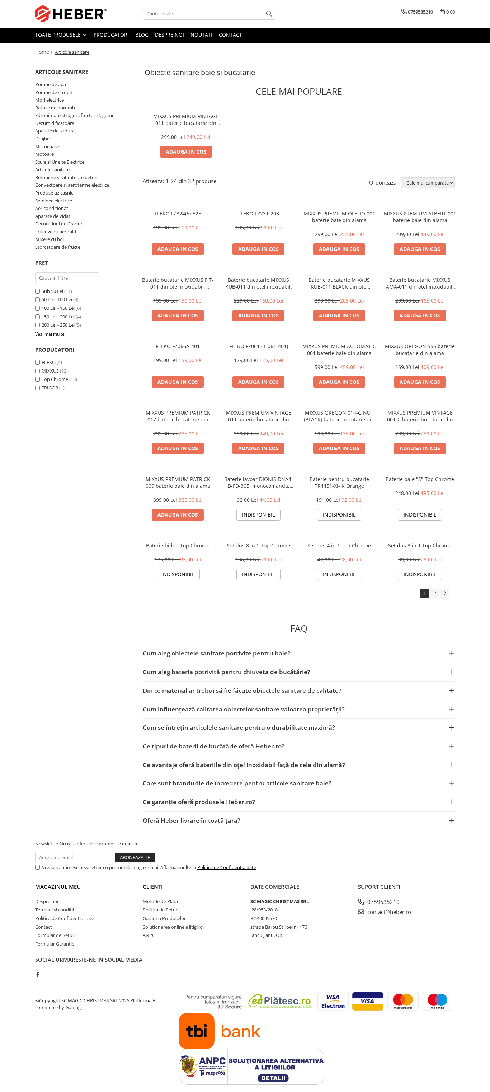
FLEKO (49, 362)
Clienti (153, 886)
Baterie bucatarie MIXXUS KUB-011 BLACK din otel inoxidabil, (339, 283)
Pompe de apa (50, 84)
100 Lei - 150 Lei (58, 308)
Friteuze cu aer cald (55, 231)
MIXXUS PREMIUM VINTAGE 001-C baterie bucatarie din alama (420, 416)
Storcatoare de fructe (57, 247)
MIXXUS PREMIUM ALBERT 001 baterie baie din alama (420, 217)
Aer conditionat (51, 208)
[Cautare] (269, 14)
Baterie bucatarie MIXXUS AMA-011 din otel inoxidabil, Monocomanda (420, 283)
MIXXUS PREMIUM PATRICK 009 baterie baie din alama (178, 482)
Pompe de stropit (53, 92)
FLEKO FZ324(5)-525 (178, 213)
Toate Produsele (58, 34)
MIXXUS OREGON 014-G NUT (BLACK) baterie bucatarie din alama (339, 416)
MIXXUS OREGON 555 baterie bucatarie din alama (420, 349)
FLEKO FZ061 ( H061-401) (258, 346)
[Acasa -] (71, 13)
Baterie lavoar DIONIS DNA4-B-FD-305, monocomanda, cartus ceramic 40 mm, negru (258, 482)
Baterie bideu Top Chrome (177, 545)
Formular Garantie (54, 944)
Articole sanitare (52, 169)
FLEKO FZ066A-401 (178, 346)
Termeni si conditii (54, 909)
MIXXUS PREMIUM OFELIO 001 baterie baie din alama (339, 217)
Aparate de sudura (55, 130)
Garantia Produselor (164, 918)
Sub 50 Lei (52, 291)
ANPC (149, 935)
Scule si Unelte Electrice (59, 162)
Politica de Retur (160, 909)
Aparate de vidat (52, 216)
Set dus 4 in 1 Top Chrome (339, 545)
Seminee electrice (53, 200)
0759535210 (383, 901)
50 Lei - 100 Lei (57, 299)
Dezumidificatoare (54, 123)
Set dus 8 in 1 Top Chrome (258, 545)
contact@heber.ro (388, 911)
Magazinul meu (58, 886)
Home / (44, 51)
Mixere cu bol (49, 239)
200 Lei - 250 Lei (58, 325)
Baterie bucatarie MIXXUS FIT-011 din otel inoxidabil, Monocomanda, (177, 283)
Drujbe (42, 138)
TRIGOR (50, 387)
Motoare (44, 154)
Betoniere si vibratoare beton (66, 177)
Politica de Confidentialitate (226, 867)
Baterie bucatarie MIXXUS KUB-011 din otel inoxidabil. (258, 283)
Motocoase (47, 146)
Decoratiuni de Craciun (59, 223)
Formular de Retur (54, 935)
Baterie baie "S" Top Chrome (420, 479)
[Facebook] (37, 974)
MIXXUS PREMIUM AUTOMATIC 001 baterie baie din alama (339, 349)
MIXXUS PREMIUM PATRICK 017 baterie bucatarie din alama (178, 416)
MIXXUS (50, 371)
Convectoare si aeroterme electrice (72, 185)
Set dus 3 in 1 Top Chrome (420, 545)
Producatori (111, 34)
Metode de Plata (160, 901)
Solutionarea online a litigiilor (173, 927)
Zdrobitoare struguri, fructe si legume (74, 115)
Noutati (201, 34)
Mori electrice (49, 100)
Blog (142, 34)
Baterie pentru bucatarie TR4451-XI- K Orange (339, 482)
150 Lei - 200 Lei (58, 316)
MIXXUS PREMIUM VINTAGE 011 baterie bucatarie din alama (185, 119)
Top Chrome (55, 379)
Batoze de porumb (55, 107)
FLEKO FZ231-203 (258, 213)
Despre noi (169, 34)
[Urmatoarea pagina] (444, 593)
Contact (230, 34)
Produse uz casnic (54, 193)
